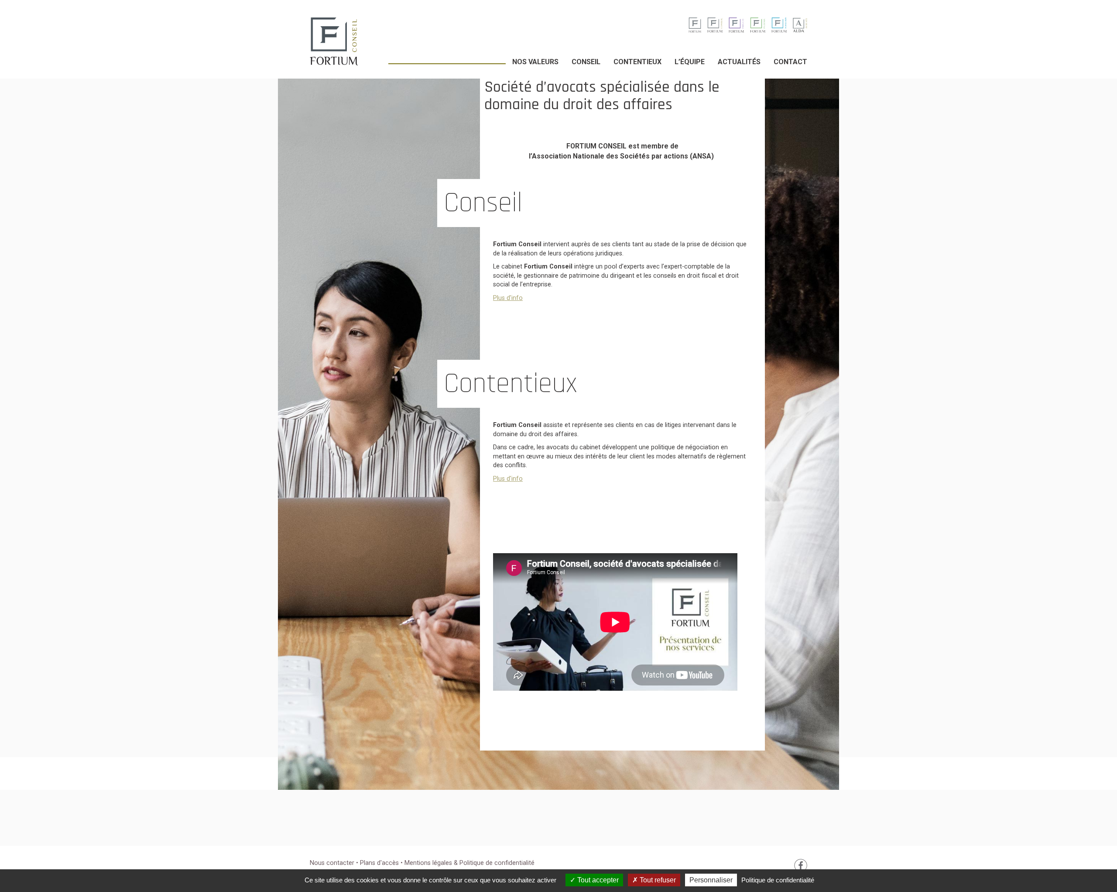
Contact (790, 61)
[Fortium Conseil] (695, 24)
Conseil (586, 61)
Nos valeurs (535, 61)
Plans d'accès (380, 863)
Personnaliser (711, 880)
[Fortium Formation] (779, 24)
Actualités (739, 61)
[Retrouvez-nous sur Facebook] (800, 865)
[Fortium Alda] (800, 24)
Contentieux (637, 61)
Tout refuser (657, 880)
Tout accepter (597, 880)
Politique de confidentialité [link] (777, 880)
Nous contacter (332, 863)
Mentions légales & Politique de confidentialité (469, 863)
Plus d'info (508, 298)
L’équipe (690, 61)
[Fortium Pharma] (757, 24)
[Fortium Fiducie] (736, 24)
